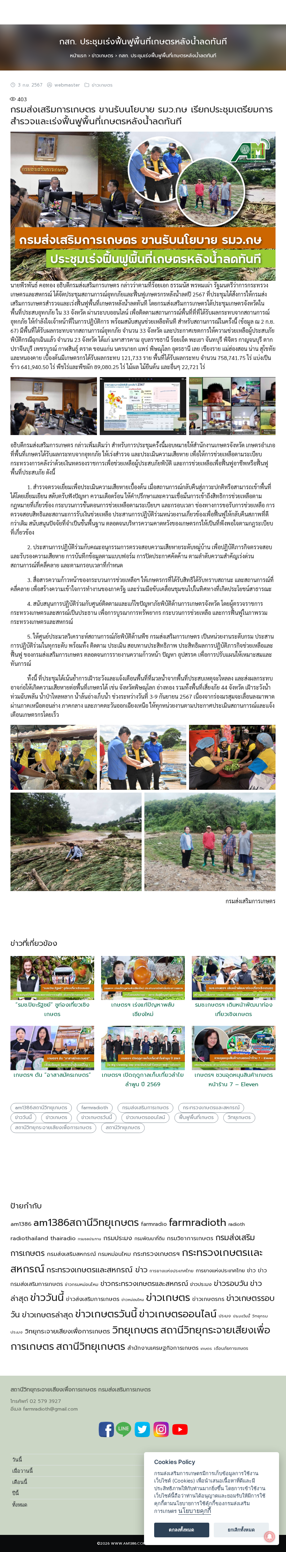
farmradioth (94, 1107)
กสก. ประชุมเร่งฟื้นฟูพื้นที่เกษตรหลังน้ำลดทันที (143, 41)
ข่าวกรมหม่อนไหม (81, 1284)
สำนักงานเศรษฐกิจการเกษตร (162, 1348)
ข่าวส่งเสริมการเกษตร (92, 1299)
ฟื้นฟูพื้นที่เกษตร (196, 1117)
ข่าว (251, 1270)
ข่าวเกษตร (102, 55)
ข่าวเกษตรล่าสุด (47, 1315)
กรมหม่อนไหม (114, 1254)
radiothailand (29, 1238)
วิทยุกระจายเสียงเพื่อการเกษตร (67, 1331)
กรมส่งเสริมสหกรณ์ (71, 1254)
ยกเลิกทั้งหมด (241, 1529)
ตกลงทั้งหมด (181, 1529)
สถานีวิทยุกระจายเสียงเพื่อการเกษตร (53, 1127)
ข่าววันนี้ (23, 1117)
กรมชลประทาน (89, 1239)
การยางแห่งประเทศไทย (220, 1270)
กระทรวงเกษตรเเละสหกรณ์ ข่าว (97, 1269)
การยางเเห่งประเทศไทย (172, 1271)
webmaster (67, 85)
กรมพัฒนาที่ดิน (149, 1238)
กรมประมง (117, 1238)
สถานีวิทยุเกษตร (123, 1127)
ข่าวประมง (201, 1284)
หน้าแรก (78, 55)
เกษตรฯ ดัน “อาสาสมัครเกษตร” (52, 1075)
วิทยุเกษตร (239, 1117)
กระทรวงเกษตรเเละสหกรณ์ (211, 1107)
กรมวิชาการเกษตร (190, 1238)
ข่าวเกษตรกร (208, 1299)
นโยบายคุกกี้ (194, 1510)
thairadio (63, 1238)
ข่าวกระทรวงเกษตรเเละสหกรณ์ (144, 1284)
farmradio (154, 1224)
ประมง (225, 1316)
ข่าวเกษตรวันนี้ (96, 1117)
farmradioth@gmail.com (50, 1409)
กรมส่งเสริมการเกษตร (145, 1107)
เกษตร (206, 1349)
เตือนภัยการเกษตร (231, 1348)
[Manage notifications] (269, 1536)
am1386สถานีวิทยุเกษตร (41, 1107)
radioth (236, 1224)
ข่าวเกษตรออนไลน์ (145, 1117)
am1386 (20, 1224)
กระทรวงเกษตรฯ (156, 1254)
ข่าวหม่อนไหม (132, 1300)
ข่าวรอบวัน (231, 1283)
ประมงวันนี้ (241, 1316)
